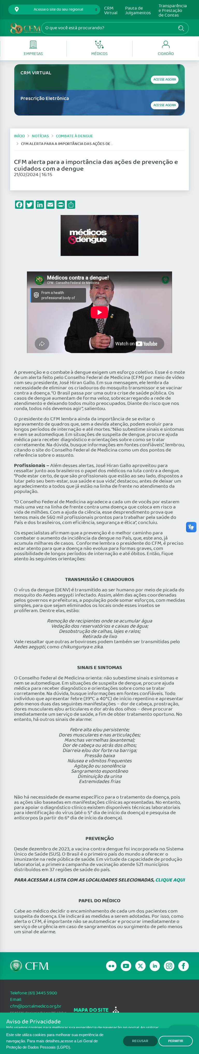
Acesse (164, 79)
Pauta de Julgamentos (138, 11)
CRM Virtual (110, 11)
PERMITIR (175, 1041)
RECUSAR (140, 1041)
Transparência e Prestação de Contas (173, 11)
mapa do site (91, 1010)
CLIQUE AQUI (170, 880)
